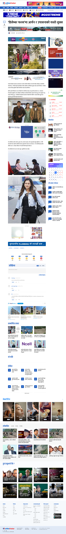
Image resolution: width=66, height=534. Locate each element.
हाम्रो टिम (55, 506)
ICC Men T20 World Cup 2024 (27, 508)
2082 (35, 510)
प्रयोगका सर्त (55, 507)
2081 (35, 509)
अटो (13, 512)
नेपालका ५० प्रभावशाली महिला (36, 507)
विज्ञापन (55, 509)
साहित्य (4, 509)
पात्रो (40, 7)
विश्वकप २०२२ (46, 518)
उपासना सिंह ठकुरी (16, 248)
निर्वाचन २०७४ (46, 510)
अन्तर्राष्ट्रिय (4, 517)
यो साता (16, 426)
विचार (25, 7)
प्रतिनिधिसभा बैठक (19, 10)
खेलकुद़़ (4, 512)
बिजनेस (11, 7)
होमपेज (4, 7)
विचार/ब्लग (4, 507)
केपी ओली (12, 10)
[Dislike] (18, 282)
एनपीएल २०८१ (25, 506)
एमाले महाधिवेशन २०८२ (47, 517)
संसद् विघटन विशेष (46, 509)
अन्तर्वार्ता (4, 510)
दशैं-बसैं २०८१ (46, 520)
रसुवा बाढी (6, 10)
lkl (11, 294)
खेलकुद (28, 7)
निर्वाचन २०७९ (46, 513)
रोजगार (14, 509)
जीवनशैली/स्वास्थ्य (5, 513)
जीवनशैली (16, 7)
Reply (13, 282)
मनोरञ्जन (20, 7)
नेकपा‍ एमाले (33, 10)
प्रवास (3, 515)
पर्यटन (14, 507)
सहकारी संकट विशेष (46, 506)
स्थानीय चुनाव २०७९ (46, 512)
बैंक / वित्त (14, 510)
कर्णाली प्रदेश (26, 10)
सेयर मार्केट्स (45, 7)
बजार (14, 506)
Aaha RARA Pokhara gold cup (27, 512)
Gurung (13, 278)
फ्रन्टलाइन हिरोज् (35, 519)
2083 (35, 516)
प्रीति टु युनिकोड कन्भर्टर (36, 521)
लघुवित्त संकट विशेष (46, 507)
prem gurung (14, 286)
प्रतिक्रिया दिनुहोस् (42, 275)
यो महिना (21, 426)
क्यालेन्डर (51, 164)
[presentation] (43, 303)
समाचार (8, 7)
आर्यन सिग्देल (10, 248)
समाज (4, 506)
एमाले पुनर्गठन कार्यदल (41, 10)
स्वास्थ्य (52, 7)
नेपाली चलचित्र (22, 248)
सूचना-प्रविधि (15, 513)
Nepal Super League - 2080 (27, 515)
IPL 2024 (24, 510)
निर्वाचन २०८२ (46, 515)
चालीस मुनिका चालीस (36, 512)
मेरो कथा (34, 517)
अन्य (31, 7)
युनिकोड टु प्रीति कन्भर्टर (36, 522)
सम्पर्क (55, 512)
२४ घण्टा (12, 426)
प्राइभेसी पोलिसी (56, 510)
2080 (35, 508)
